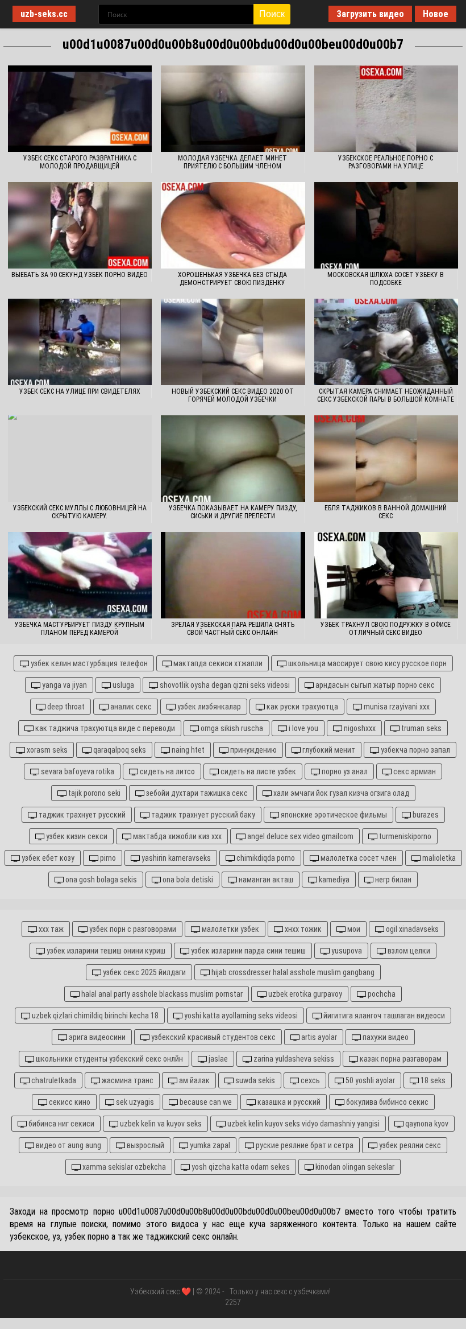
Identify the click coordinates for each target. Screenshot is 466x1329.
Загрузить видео (370, 14)
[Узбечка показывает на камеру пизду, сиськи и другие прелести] (233, 458)
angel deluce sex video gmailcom (299, 836)
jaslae (217, 1058)
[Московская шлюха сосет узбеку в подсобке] (386, 225)
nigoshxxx (359, 728)
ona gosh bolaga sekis (100, 879)
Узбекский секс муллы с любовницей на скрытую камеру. (80, 512)
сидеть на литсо (166, 771)
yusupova (346, 950)
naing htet (187, 749)
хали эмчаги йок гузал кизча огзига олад (340, 793)
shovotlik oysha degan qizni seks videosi (224, 685)
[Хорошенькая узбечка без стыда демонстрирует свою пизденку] (233, 225)
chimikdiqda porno (265, 857)
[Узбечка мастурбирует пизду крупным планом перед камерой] (80, 575)
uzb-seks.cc (44, 14)
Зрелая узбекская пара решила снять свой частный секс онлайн (232, 629)
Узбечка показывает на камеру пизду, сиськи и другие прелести (233, 512)
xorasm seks (46, 749)
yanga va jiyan (63, 685)
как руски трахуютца (301, 706)
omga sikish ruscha (231, 728)
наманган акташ (265, 879)
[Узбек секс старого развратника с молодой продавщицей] (80, 108)
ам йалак (193, 1080)
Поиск (272, 14)
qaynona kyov (425, 1123)
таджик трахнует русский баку (202, 814)
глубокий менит (328, 749)
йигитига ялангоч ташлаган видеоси (383, 1015)
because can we (205, 1102)
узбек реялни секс (409, 1145)
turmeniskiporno (404, 836)
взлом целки (408, 950)
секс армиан (414, 771)
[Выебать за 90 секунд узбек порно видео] (80, 225)
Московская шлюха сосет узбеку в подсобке (385, 279)
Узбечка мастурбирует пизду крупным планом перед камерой (79, 629)
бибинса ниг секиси (60, 1123)
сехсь (309, 1080)
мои (353, 929)
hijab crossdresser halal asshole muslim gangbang (292, 972)
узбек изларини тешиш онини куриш (105, 950)
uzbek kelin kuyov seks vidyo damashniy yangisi (303, 1123)
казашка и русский (288, 1102)
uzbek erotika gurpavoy (304, 993)
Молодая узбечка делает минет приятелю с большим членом (232, 162)
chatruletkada (53, 1080)
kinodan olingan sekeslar (354, 1166)
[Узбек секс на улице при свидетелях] (80, 342)
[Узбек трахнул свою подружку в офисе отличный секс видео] (386, 575)
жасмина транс (126, 1080)
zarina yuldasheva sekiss (293, 1058)
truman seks (421, 728)
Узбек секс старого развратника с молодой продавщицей (79, 162)
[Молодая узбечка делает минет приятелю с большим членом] (233, 108)
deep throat (65, 706)
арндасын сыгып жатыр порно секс (374, 685)
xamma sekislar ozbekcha (123, 1166)
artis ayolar (318, 1037)
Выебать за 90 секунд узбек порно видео (79, 275)
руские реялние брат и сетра (303, 1145)
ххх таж (50, 929)
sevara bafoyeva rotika (76, 771)
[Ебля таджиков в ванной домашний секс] (386, 458)
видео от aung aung (67, 1145)
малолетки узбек (229, 929)
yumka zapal (209, 1145)
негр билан (392, 879)
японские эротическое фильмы (333, 814)
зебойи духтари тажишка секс (196, 793)
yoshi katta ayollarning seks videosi (240, 1015)
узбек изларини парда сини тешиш (247, 950)
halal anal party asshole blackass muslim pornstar (161, 993)
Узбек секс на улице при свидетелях (79, 391)
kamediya (333, 879)
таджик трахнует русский (81, 814)
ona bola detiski (187, 879)
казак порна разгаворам (400, 1058)
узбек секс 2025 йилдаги (143, 972)
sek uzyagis (134, 1102)
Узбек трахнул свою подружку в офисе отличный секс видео (386, 629)
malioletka (438, 857)
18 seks (432, 1080)
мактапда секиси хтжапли (217, 663)
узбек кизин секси (75, 836)
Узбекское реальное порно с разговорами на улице (385, 162)
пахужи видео (385, 1037)
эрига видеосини (96, 1037)
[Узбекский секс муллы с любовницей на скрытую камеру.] (80, 458)
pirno (107, 857)
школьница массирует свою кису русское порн (366, 663)
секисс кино (68, 1102)
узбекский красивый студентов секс (212, 1037)
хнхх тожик (302, 929)
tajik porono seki (93, 793)
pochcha (381, 993)
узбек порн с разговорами (132, 929)
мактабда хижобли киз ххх (176, 836)
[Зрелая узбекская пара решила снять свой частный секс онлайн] (233, 575)
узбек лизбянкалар (208, 706)
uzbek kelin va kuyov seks (160, 1123)
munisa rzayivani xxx (396, 706)
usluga (122, 685)
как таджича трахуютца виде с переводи (104, 728)
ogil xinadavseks (411, 929)
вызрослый (144, 1145)
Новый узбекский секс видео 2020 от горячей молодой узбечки (233, 395)
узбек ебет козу (47, 857)
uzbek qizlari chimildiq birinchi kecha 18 (94, 1015)
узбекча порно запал (414, 749)
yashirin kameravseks (175, 857)
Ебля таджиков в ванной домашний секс (385, 512)
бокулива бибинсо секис (386, 1102)
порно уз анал (344, 771)
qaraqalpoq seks (118, 749)
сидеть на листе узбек (257, 771)
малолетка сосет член (358, 857)
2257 (233, 1302)
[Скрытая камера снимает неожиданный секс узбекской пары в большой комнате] (386, 342)
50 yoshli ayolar (369, 1080)
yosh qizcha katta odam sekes (240, 1166)
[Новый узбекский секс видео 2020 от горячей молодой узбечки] (233, 342)
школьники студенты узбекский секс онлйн (108, 1058)
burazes (425, 814)
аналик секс (130, 706)
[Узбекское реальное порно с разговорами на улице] (386, 108)
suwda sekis (254, 1080)
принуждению (252, 749)
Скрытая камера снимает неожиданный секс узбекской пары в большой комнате (385, 395)
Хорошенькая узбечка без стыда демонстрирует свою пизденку (232, 279)
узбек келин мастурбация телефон (88, 663)
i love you (302, 728)
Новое (435, 14)
